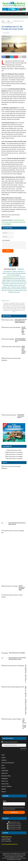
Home (3, 755)
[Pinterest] (15, 16)
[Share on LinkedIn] (12, 56)
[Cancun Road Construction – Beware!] (8, 415)
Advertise (3, 760)
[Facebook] (9, 16)
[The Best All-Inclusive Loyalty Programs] (11, 719)
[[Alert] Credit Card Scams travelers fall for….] (10, 347)
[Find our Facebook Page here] (14, 452)
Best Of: (5, 462)
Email (4, 801)
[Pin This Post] (16, 56)
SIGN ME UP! (14, 812)
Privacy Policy (5, 783)
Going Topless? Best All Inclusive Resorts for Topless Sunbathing (21, 321)
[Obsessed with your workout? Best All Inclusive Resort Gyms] (4, 659)
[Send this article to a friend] (20, 56)
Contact (3, 757)
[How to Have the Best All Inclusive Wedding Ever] (7, 339)
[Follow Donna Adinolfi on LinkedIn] (17, 295)
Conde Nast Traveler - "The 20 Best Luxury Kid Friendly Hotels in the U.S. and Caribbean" (13, 222)
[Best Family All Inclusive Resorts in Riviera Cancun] (4, 524)
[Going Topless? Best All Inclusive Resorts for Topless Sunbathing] (7, 320)
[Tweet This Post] (8, 56)
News (3, 765)
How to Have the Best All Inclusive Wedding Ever (20, 340)
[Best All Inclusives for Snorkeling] (12, 666)
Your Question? (6, 240)
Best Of (3, 768)
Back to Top (5, 300)
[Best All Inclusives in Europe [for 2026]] (9, 586)
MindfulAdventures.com (9, 276)
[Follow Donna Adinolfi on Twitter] (15, 295)
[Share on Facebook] (3, 56)
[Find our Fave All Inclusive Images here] (14, 454)
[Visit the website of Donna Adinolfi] (7, 295)
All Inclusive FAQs (6, 776)
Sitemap (3, 789)
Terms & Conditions (6, 786)
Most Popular (7, 316)
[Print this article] (24, 56)
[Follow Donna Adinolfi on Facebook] (10, 295)
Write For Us (4, 781)
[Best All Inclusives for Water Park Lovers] (10, 327)
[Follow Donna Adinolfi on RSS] (20, 295)
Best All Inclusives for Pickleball (17, 652)
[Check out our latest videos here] (14, 458)
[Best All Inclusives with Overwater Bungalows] (13, 359)
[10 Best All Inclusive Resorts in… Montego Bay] (13, 532)
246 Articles (21, 269)
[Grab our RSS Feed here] (14, 450)
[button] (26, 14)
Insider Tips (4, 773)
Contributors (4, 778)
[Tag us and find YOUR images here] (14, 456)
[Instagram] (12, 16)
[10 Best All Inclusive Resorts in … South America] (13, 596)
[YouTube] (18, 16)
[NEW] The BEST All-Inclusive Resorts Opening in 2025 (26, 700)
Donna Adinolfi (6, 32)
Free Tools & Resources (7, 762)
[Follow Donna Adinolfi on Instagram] (12, 295)
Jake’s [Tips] (4, 770)
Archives (3, 791)
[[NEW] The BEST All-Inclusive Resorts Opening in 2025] (12, 687)
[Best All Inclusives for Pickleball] (4, 653)
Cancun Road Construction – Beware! (21, 416)
